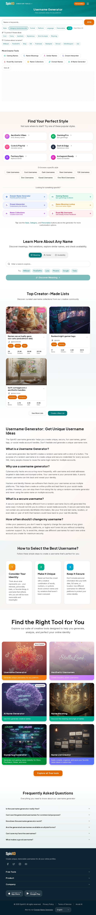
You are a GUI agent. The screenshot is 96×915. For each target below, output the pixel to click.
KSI (31, 44)
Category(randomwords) (18, 28)
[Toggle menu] (87, 3)
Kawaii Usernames (46, 178)
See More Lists (37, 413)
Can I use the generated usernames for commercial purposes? (33, 815)
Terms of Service (64, 904)
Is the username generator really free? (22, 809)
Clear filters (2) (78, 28)
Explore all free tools (48, 773)
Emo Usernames (27, 178)
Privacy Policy (48, 904)
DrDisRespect (68, 44)
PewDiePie (16, 44)
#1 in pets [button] (41, 310)
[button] (11, 346)
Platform (41, 28)
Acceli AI (79, 904)
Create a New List (57, 413)
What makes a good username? (19, 840)
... (43, 337)
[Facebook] (8, 864)
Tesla (74, 271)
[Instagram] (20, 864)
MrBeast (6, 44)
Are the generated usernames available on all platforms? (31, 827)
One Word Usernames (66, 178)
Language (50, 28)
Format (32, 28)
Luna (47, 271)
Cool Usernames (30, 172)
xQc (78, 44)
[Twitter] (14, 864)
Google (66, 271)
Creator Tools (23, 4)
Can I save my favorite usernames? (21, 833)
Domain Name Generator (43, 910)
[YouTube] (26, 864)
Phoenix (56, 271)
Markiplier (48, 44)
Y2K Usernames (83, 172)
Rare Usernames (66, 172)
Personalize (79, 4)
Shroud (57, 44)
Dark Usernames (48, 172)
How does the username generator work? (24, 821)
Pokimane (38, 44)
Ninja (24, 44)
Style (5, 28)
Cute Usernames (13, 172)
